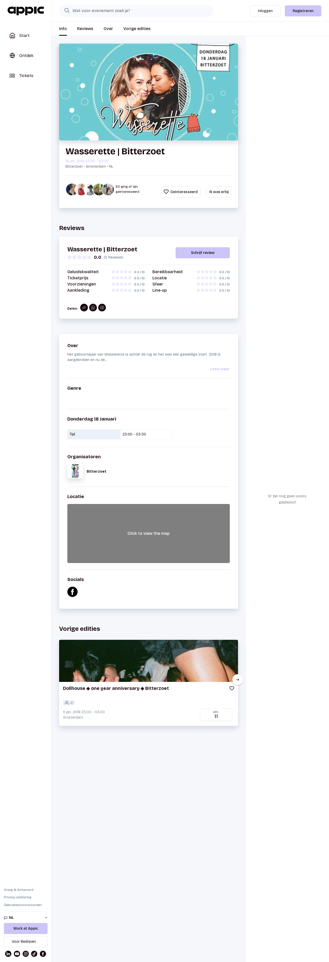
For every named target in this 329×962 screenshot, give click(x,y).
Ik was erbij (219, 192)
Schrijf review (203, 253)
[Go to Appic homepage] (25, 11)
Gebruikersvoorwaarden (23, 905)
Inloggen (265, 11)
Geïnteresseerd (184, 192)
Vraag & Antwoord (18, 890)
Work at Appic (25, 928)
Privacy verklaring (17, 897)
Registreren (303, 11)
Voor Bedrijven (24, 941)
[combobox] (136, 11)
